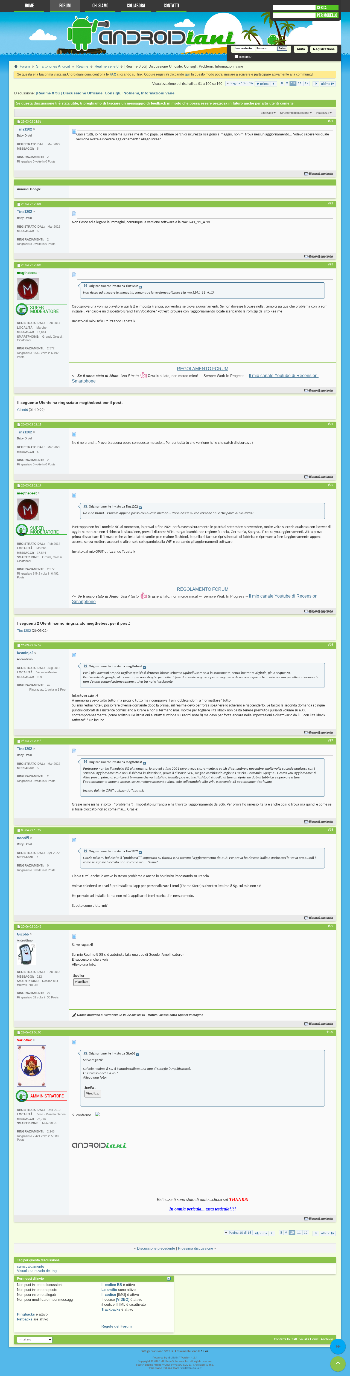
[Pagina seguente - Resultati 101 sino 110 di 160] (316, 83)
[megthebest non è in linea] (28, 289)
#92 (330, 203)
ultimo (325, 84)
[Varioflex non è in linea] (31, 1066)
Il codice (108, 1295)
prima (264, 84)
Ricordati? (245, 56)
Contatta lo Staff (285, 1339)
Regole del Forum (116, 1326)
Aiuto (301, 49)
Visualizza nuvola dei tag (37, 1271)
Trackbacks (110, 1309)
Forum (65, 6)
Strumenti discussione (294, 112)
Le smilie (109, 1290)
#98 (330, 830)
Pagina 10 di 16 (242, 83)
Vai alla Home (309, 1339)
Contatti (171, 6)
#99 (330, 926)
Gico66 (22, 410)
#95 (330, 485)
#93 (330, 264)
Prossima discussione (195, 1248)
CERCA (321, 7)
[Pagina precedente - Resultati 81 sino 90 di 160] (273, 83)
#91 (330, 121)
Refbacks (24, 1319)
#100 (329, 1032)
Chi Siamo (100, 6)
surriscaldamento (30, 1266)
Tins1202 (24, 631)
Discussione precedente (156, 1248)
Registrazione (324, 49)
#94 (330, 424)
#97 (330, 740)
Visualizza (322, 112)
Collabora (136, 6)
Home (29, 6)
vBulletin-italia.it (191, 1368)
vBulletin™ (174, 1357)
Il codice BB (111, 1285)
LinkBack (267, 112)
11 (300, 83)
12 (306, 83)
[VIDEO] (122, 1299)
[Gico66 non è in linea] (26, 954)
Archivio (327, 1339)
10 (293, 83)
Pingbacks (26, 1314)
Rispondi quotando (321, 173)
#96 (330, 645)
